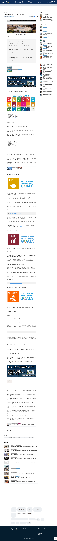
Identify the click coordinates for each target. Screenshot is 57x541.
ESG (38, 519)
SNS (29, 509)
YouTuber (29, 513)
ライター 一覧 (24, 534)
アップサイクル (37, 509)
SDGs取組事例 (14, 437)
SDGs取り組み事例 (10, 437)
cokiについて (16, 1)
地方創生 (13, 522)
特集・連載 (29, 1)
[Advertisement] (21, 493)
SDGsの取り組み (9, 9)
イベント (33, 1)
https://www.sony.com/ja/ (17, 117)
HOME (5, 9)
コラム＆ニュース (32, 2)
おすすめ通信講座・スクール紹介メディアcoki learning (29, 538)
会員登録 (50, 2)
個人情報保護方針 (40, 533)
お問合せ (52, 2)
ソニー (32, 437)
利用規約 (39, 532)
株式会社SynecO (23, 226)
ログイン (47, 2)
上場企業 (24, 513)
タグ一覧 (28, 522)
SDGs (5, 437)
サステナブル (24, 437)
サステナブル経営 (28, 437)
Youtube (19, 513)
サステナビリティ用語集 (38, 2)
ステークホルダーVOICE (25, 2)
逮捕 (17, 522)
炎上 (13, 515)
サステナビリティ (19, 437)
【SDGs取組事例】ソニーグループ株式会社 (16, 9)
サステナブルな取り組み (18, 2)
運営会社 (39, 534)
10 (40, 56)
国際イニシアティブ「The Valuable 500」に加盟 (16, 283)
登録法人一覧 (21, 1)
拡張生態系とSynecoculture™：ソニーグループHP (16, 213)
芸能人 (42, 519)
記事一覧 (25, 1)
